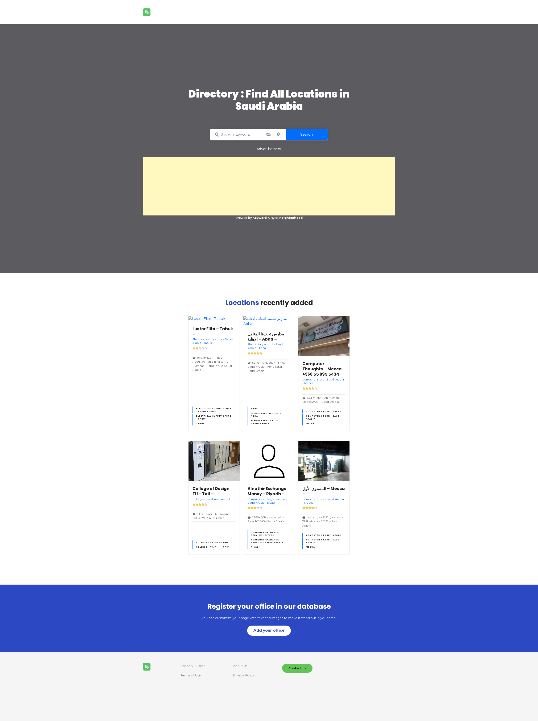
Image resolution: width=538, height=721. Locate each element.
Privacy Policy (243, 675)
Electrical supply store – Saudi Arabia (213, 409)
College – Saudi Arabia (212, 542)
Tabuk (200, 423)
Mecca (310, 423)
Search (306, 134)
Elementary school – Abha (266, 414)
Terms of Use (191, 675)
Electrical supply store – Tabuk (213, 417)
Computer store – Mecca (324, 411)
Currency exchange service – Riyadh (265, 533)
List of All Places (193, 666)
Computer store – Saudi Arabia (323, 417)
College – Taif (206, 547)
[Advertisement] (269, 186)
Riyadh (256, 547)
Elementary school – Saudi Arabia (266, 421)
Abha (254, 408)
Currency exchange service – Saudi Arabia (267, 541)
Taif (226, 547)
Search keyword (217, 134)
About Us (240, 666)
